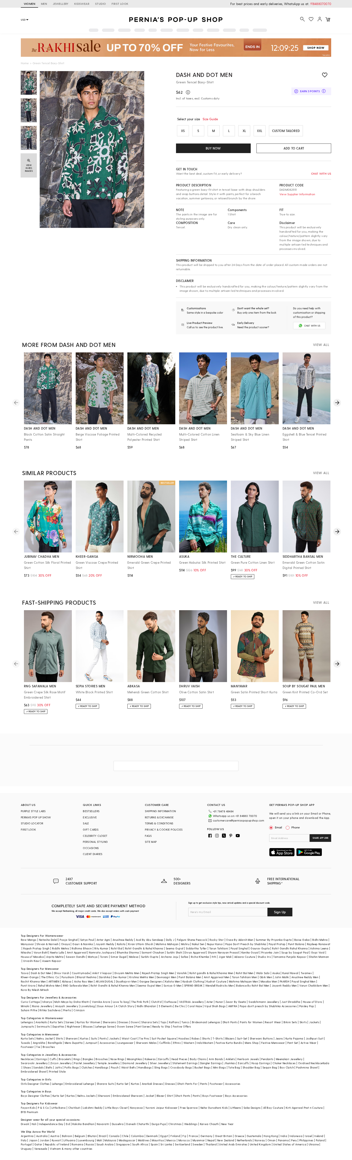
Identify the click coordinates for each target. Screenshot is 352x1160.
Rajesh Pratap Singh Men (158, 973)
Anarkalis (41, 1022)
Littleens (235, 1107)
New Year (227, 1124)
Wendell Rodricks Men (219, 985)
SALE (86, 823)
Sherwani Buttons (261, 1038)
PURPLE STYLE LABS (33, 811)
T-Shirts (218, 1038)
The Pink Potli (140, 1001)
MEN (44, 3)
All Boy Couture (273, 1107)
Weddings (190, 1124)
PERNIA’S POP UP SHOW (36, 817)
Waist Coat (129, 1038)
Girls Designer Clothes (35, 1083)
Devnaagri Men (166, 977)
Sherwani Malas (146, 1042)
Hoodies (183, 1038)
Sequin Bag (269, 1067)
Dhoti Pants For (187, 1083)
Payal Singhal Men (303, 981)
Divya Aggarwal (194, 952)
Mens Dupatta (74, 1042)
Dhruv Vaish (61, 973)
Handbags (101, 1067)
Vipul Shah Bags (215, 1006)
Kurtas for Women (88, 1022)
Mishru (185, 944)
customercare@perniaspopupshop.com (238, 820)
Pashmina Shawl (307, 1067)
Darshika (104, 977)
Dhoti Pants (230, 1022)
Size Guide (210, 119)
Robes (195, 1038)
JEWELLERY (60, 3)
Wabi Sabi (263, 973)
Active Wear (308, 1042)
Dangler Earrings (211, 1063)
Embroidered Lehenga (79, 1083)
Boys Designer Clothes (35, 1095)
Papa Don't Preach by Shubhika (245, 944)
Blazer (161, 1095)
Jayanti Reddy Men (284, 985)
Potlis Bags (71, 1067)
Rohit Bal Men (245, 973)
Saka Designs (252, 1107)
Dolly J (170, 939)
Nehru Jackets (86, 1095)
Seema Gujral (174, 948)
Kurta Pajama (294, 1038)
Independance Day (51, 1124)
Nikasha (26, 952)
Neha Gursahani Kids (214, 1107)
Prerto (67, 1010)
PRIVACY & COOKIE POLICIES (163, 829)
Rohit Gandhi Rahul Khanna (290, 948)
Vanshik (182, 973)
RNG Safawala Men (75, 985)
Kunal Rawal (290, 973)
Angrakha (39, 1042)
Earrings (41, 1059)
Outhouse (170, 1001)
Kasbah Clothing (193, 981)
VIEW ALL (321, 345)
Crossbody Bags (181, 1067)
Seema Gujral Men (149, 985)
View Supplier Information (297, 194)
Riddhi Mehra (60, 948)
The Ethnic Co (50, 977)
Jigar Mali (225, 956)
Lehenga (57, 1083)
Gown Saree (125, 1026)
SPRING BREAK (193, 985)
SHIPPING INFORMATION (160, 811)
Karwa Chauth (209, 1124)
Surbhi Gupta (150, 956)
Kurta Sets (56, 1022)
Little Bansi (58, 1107)
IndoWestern (205, 1042)
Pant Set (292, 1042)
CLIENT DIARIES (92, 854)
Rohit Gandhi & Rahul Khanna (144, 948)
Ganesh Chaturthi (137, 1124)
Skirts (303, 1022)
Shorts (206, 1038)
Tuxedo (25, 1042)
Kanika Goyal (250, 952)
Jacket (149, 1095)
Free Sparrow (189, 1107)
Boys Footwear (212, 1095)
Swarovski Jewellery (34, 1063)
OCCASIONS (91, 848)
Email (278, 827)
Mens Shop (252, 1042)
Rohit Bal (117, 948)
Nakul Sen (198, 944)
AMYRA (232, 1006)
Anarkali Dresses (152, 1083)
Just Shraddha (290, 1001)
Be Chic (180, 1006)
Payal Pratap (277, 944)
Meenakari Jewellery (289, 1059)
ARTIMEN (53, 981)
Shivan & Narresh (47, 944)
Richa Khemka (200, 956)
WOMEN (29, 3)
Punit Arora (28, 985)
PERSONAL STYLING (95, 841)
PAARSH (284, 981)
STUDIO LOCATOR (32, 823)
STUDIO (100, 3)
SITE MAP (151, 841)
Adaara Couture (244, 956)
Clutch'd (156, 1001)
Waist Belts (128, 1067)
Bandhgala (55, 1042)
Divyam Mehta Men (126, 973)
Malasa (133, 956)
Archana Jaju (169, 956)
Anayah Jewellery (66, 1006)
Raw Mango (29, 939)
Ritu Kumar (101, 948)
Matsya (92, 956)
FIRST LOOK (120, 3)
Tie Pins (144, 1038)
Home (25, 63)
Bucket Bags (202, 1067)
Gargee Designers (151, 981)
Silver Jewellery (160, 1063)
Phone (295, 827)
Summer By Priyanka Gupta (274, 939)
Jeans (279, 1038)
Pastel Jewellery (84, 1063)
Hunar (219, 1001)
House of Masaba (32, 956)
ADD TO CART (294, 148)
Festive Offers (182, 1026)
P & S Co (43, 1107)
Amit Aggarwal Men (217, 977)
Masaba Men (269, 981)
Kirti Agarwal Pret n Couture (304, 1107)
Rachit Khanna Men (33, 981)
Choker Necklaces (284, 1063)
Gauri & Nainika (82, 944)
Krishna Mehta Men (141, 977)
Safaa (184, 956)
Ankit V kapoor (102, 973)
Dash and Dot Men (204, 74)
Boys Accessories (236, 1095)
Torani (104, 956)
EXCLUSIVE (90, 817)
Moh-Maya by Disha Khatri (72, 1001)
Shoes (27, 1067)
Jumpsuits (27, 1026)
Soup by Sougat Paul (295, 952)
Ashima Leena (319, 948)
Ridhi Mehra (320, 939)
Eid (68, 1124)
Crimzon (79, 1010)
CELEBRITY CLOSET (95, 835)
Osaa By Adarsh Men (239, 939)
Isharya (47, 1001)
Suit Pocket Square (164, 1038)
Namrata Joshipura (101, 952)
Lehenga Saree (104, 1026)
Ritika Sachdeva (50, 1010)
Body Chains (198, 1059)
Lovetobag (87, 1006)
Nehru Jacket (44, 1038)
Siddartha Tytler (196, 948)
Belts (49, 1067)
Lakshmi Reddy (92, 1107)
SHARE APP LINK (320, 838)
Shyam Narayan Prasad (223, 952)
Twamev (306, 973)
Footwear (27, 1046)
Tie (38, 1046)
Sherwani (72, 1038)
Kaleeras (150, 1059)
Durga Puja (159, 1124)
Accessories (107, 1042)
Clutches (86, 1067)
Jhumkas (230, 1063)
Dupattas (58, 1026)
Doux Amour (105, 1006)
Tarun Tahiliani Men (244, 977)
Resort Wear (273, 1022)
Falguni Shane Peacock (192, 939)
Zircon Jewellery (61, 1063)
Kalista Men (172, 981)
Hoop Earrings (260, 1063)
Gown (135, 1022)
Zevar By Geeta (236, 1001)
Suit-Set (242, 1038)
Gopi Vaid (318, 952)
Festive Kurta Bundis (229, 1042)
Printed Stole (57, 1071)
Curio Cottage (30, 1001)
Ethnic (177, 1042)
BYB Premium (29, 1112)
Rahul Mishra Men (49, 985)
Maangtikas (134, 1059)
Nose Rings (117, 1059)
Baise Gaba (302, 939)
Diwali (25, 1124)
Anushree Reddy (123, 939)
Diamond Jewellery (135, 1063)
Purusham (68, 977)
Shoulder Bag (251, 1067)
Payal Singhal (239, 948)
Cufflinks (165, 1042)
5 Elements (166, 1006)
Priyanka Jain (270, 952)
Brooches (49, 1046)
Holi (34, 1124)
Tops (163, 1022)
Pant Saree (143, 1026)
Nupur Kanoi (215, 944)
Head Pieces (179, 1059)
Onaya (65, 944)
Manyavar (27, 944)
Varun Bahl (41, 952)
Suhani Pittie (29, 1010)
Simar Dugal (118, 956)
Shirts (59, 1038)
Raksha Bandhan (83, 1124)
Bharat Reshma (87, 977)
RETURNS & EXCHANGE (159, 817)
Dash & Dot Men (41, 973)
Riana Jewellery (42, 1006)
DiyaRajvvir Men (126, 981)
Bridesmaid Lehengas (206, 1022)
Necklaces (27, 1059)
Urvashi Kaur (31, 960)
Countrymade (81, 973)
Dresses (123, 1022)
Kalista (121, 944)
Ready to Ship (161, 1026)
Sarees (69, 1022)
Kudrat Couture (216, 981)
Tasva (24, 973)
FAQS (148, 835)
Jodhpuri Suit (314, 1038)
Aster (209, 1001)
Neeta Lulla (57, 952)
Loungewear (125, 1042)
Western (188, 1042)
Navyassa (136, 1107)
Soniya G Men (173, 985)
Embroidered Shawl (34, 1071)
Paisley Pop (306, 1006)
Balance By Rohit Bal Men (252, 985)
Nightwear (74, 1026)
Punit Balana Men (190, 977)
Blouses (88, 1026)
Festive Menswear (273, 1042)
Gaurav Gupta (260, 948)
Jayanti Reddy (104, 944)
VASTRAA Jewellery (191, 1001)
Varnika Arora (101, 1001)
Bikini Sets (290, 1022)
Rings (77, 1059)
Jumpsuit (91, 1042)
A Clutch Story (125, 1006)
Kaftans (174, 1022)
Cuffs (53, 1059)
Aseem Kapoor (51, 960)
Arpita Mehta (54, 956)
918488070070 (320, 4)
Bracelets (65, 1059)
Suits (94, 1038)
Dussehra (118, 1124)
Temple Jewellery (108, 1063)
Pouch (115, 1067)
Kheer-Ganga (30, 977)
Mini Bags (219, 1067)
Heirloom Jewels (248, 1059)
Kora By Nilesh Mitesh (35, 989)
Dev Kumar (120, 977)
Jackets (314, 1022)
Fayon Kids (28, 1107)
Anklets (230, 1059)
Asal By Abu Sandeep (150, 939)
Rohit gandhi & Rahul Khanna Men (211, 973)
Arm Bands (216, 1059)
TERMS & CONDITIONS (159, 823)
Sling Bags (161, 1067)
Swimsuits (43, 1026)
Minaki (25, 1006)
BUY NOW (213, 148)
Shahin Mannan (319, 956)
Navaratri (103, 1124)
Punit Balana (296, 944)
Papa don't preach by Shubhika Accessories (268, 1006)
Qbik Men (266, 977)
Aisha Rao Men (83, 981)
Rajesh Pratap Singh (36, 948)
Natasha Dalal (48, 939)
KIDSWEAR (81, 3)
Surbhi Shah (174, 952)
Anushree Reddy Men (304, 977)
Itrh (214, 956)
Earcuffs (163, 1059)
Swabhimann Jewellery (264, 1001)
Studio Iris (264, 956)
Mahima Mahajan (167, 944)
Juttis (58, 1067)
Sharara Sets (149, 1022)
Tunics (185, 1022)
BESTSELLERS (91, 811)
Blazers (230, 1038)
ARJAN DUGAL (104, 981)
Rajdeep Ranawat (318, 944)
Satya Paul (87, 939)
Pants (103, 1038)
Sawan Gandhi (75, 956)
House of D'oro (312, 1001)
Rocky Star (217, 939)
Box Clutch (287, 1067)
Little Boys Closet (116, 1107)
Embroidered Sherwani (128, 1095)
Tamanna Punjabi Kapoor (290, 956)
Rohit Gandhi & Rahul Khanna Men (113, 985)
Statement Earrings (185, 1063)
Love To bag (121, 1001)
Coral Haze (194, 1006)
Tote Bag (234, 1067)
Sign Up (280, 912)
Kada (326, 1063)
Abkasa (66, 981)
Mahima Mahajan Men (243, 981)
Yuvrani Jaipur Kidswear (161, 1107)
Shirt (170, 1095)
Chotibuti (74, 1107)
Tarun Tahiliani (218, 948)
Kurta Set (123, 1083)
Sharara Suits (105, 1083)
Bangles (88, 1059)
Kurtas (84, 1038)
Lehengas (27, 1022)
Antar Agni (103, 939)
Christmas (175, 1124)
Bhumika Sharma (128, 952)
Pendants (267, 1059)
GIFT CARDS (90, 829)
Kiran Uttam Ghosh (140, 944)
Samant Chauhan (153, 952)
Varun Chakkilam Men (313, 985)
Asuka (276, 973)
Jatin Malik (281, 977)
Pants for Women (251, 1022)
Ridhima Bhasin (82, 948)
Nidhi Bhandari (146, 1006)
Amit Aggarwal (76, 952)
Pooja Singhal (69, 939)
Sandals (38, 1067)
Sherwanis (109, 1022)
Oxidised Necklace (310, 1063)
